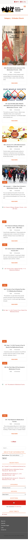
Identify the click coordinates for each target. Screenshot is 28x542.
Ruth (11, 72)
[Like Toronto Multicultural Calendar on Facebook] (15, 2)
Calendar (3, 523)
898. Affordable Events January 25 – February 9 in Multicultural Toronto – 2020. (13, 478)
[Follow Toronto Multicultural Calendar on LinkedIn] (21, 2)
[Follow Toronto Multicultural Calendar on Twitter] (17, 2)
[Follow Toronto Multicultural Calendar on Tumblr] (23, 2)
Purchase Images (5, 525)
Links (2, 527)
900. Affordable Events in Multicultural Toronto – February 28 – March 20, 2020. (13, 470)
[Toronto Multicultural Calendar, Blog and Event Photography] (13, 9)
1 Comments (17, 190)
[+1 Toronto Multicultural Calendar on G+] (19, 2)
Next (14, 442)
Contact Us (3, 529)
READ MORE (14, 83)
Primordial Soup (18, 506)
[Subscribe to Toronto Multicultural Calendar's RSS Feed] (25, 2)
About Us (3, 521)
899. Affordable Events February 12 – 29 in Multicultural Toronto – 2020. (12, 474)
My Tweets (4, 514)
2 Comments (17, 72)
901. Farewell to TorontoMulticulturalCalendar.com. (14, 466)
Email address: (6, 455)
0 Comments (17, 110)
